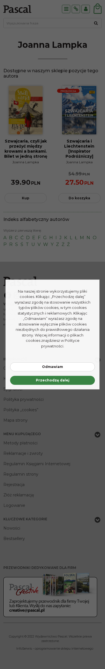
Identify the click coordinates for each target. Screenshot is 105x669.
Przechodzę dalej (52, 380)
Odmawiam (52, 367)
